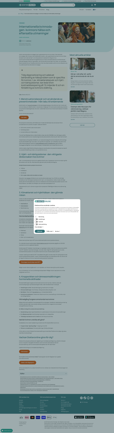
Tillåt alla (39, 231)
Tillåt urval (49, 231)
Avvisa (57, 231)
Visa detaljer (38, 227)
